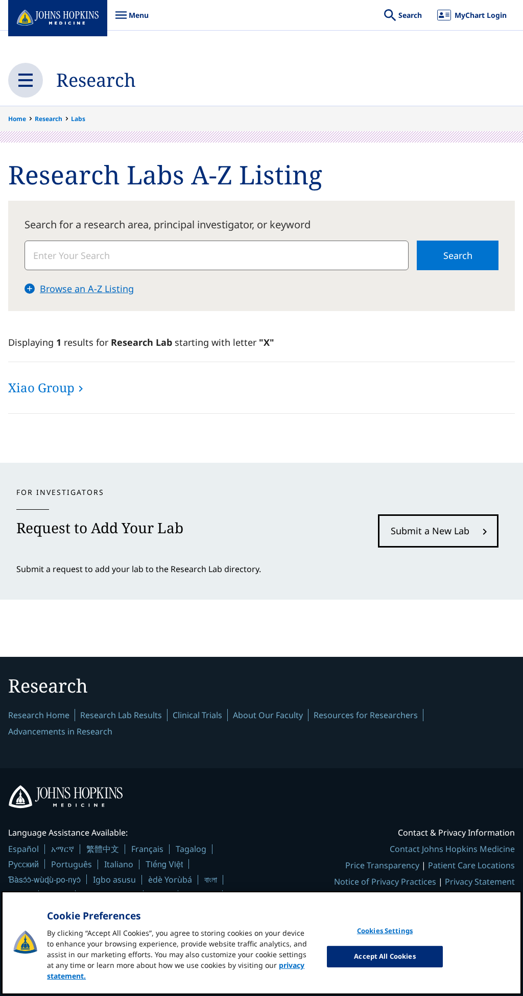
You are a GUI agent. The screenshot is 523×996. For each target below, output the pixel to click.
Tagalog (191, 849)
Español (23, 849)
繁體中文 (102, 849)
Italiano (118, 864)
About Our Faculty (268, 715)
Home (17, 118)
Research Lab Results (121, 715)
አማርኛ (62, 849)
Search (457, 255)
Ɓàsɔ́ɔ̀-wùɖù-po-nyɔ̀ (44, 879)
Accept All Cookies (384, 956)
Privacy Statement (480, 881)
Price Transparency (382, 865)
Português (71, 864)
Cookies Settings (385, 930)
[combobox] (217, 255)
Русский (23, 864)
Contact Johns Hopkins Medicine (452, 849)
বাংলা (210, 879)
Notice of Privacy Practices (385, 881)
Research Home (38, 715)
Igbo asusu (114, 879)
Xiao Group (41, 387)
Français (147, 849)
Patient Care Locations (471, 865)
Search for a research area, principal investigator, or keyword (168, 224)
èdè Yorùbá (170, 879)
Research (96, 79)
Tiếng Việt (164, 864)
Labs (78, 118)
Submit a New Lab (430, 531)
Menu (132, 20)
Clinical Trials (197, 715)
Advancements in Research (60, 731)
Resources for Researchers (366, 715)
